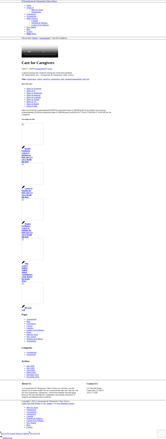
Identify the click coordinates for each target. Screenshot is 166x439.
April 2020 (30, 370)
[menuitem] (85, 5)
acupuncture (31, 79)
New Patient (31, 337)
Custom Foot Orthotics (35, 330)
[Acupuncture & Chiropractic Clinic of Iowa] (39, 1)
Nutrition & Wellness (34, 339)
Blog (28, 321)
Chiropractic (31, 324)
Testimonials (31, 341)
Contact (29, 326)
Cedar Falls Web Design (31, 403)
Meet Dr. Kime (32, 334)
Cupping (29, 328)
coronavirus (55, 79)
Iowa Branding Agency (66, 403)
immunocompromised (73, 79)
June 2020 (30, 366)
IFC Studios (47, 403)
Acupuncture (40, 69)
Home (28, 332)
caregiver (46, 79)
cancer (39, 79)
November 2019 (32, 377)
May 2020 (30, 368)
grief (62, 79)
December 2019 (32, 375)
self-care (86, 79)
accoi (50, 69)
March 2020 (31, 372)
